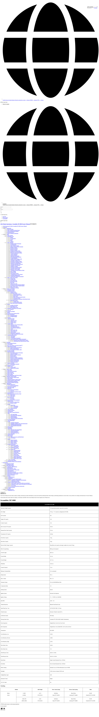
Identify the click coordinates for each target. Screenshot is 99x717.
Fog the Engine (16, 455)
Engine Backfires (10, 470)
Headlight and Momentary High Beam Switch (21, 299)
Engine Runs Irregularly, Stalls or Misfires (15, 472)
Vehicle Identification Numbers (13, 231)
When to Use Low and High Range (17, 436)
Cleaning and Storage (12, 444)
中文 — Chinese (40, 100)
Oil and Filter (16, 452)
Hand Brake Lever (13, 306)
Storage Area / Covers (18, 458)
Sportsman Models (13, 315)
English (4, 100)
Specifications (5, 462)
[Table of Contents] (0, 221)
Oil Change (12, 398)
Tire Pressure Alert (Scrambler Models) (17, 285)
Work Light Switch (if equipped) (16, 303)
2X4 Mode (13, 337)
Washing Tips (16, 446)
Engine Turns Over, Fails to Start (13, 469)
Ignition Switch (13, 291)
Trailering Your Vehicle (14, 368)
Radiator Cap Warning (15, 287)
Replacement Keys (10, 232)
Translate (95, 7)
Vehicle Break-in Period (11, 346)
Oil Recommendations (14, 389)
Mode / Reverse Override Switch (19, 297)
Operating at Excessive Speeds (15, 251)
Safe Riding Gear (10, 236)
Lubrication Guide (10, 387)
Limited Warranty (11, 476)
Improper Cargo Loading (15, 269)
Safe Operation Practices (11, 343)
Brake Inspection (14, 408)
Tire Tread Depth (14, 414)
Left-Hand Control (13, 292)
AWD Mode (13, 336)
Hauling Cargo (10, 366)
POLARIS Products (10, 465)
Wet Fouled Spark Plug (15, 432)
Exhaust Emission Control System (13, 380)
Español (10, 100)
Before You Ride (10, 229)
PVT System (10, 435)
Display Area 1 (13, 321)
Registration (10, 477)
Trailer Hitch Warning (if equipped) (17, 276)
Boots (11, 240)
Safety (8, 234)
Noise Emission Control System (13, 377)
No (4, 709)
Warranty (9, 475)
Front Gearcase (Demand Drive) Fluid (14, 393)
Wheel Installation (14, 417)
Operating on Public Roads (15, 250)
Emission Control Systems (11, 376)
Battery (9, 438)
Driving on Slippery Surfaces (15, 354)
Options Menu (10, 323)
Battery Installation (14, 441)
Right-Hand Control (14, 300)
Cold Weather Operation (14, 364)
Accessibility (5, 218)
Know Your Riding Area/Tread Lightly (14, 345)
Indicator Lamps (14, 320)
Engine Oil (9, 388)
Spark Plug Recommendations (16, 429)
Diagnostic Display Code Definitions (14, 461)
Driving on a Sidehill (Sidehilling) (16, 357)
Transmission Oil (10, 392)
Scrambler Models (13, 316)
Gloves (11, 239)
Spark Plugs (10, 428)
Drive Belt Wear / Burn (11, 468)
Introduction (9, 228)
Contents (2, 492)
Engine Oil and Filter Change (15, 391)
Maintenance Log (10, 489)
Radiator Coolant (13, 403)
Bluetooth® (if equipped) (15, 332)
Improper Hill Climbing (15, 255)
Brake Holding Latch (14, 307)
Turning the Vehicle (13, 353)
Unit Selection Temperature (16, 327)
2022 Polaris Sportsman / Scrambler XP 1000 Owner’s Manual (15, 224)
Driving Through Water (14, 359)
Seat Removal (10, 411)
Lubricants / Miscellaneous (12, 466)
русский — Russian (26, 100)
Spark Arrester (10, 378)
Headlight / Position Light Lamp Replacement (19, 423)
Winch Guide (9, 369)
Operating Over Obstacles (15, 265)
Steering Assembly (11, 410)
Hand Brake (16, 406)
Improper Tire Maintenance (16, 263)
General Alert (12, 278)
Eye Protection (13, 238)
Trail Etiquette (9, 344)
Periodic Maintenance (11, 384)
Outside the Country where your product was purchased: (21, 484)
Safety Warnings (10, 242)
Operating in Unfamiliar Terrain (16, 262)
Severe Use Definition (14, 385)
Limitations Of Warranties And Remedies (18, 480)
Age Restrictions (13, 244)
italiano (13, 100)
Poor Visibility (13, 271)
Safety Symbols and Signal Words (13, 230)
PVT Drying (13, 437)
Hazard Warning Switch (17, 294)
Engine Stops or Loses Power (12, 473)
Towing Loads (13, 367)
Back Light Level (14, 330)
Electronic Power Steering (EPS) (13, 313)
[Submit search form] (0, 208)
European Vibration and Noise (12, 382)
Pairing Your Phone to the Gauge (17, 333)
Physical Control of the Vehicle (16, 252)
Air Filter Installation (11, 419)
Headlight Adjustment (15, 422)
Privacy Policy (5, 217)
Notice (9, 488)
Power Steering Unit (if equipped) (13, 399)
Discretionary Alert (13, 281)
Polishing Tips (16, 448)
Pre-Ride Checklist (10, 350)
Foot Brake (16, 407)
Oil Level (12, 390)
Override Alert (13, 279)
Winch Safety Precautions (12, 371)
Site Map (4, 216)
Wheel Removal (14, 416)
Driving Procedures (10, 351)
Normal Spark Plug (14, 431)
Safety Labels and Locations (12, 277)
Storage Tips (13, 449)
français (7, 100)
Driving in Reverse (14, 361)
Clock (12, 328)
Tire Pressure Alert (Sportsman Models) (17, 284)
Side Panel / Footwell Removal (13, 412)
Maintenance (9, 383)
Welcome (5, 227)
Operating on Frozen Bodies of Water (17, 270)
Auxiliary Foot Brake (14, 305)
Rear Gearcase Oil (10, 396)
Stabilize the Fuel (17, 451)
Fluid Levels (16, 454)
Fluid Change (12, 395)
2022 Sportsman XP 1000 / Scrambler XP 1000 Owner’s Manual (15, 226)
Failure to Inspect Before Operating (16, 246)
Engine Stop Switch (17, 293)
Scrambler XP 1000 (10, 464)
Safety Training (10, 235)
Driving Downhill (13, 356)
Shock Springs (10, 426)
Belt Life (12, 309)
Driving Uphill (13, 355)
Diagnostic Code (14, 325)
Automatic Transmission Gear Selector (14, 308)
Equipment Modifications (15, 275)
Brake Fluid (13, 405)
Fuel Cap (9, 310)
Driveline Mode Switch (17, 302)
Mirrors (8, 312)
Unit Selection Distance (15, 326)
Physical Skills (13, 272)
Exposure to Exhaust (14, 248)
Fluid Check (12, 394)
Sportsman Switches (11, 289)
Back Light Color (14, 329)
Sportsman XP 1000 (10, 463)
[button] (51, 99)
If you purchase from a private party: (17, 486)
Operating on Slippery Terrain (16, 261)
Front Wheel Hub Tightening (16, 415)
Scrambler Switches (10, 290)
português (20, 100)
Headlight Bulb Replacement (16, 424)
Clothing (11, 241)
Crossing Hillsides (14, 258)
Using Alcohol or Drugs (14, 245)
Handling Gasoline (13, 247)
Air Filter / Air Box (17, 453)
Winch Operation (10, 372)
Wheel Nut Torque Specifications (17, 418)
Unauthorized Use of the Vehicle (17, 274)
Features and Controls (11, 288)
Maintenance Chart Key (11, 386)
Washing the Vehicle (14, 445)
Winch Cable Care (10, 373)
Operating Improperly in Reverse (17, 264)
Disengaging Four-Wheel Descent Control (21, 341)
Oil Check (12, 397)
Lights (9, 421)
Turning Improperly (14, 253)
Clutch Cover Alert (13, 283)
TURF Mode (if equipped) (15, 338)
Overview (12, 319)
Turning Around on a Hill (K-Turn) (16, 358)
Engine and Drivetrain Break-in (16, 347)
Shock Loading (10, 374)
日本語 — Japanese (33, 100)
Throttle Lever (16, 301)
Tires (9, 413)
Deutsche (16, 100)
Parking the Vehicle (10, 365)
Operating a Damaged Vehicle (16, 267)
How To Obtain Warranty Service (14, 482)
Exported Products (11, 487)
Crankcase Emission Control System (14, 379)
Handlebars (10, 427)
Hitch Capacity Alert (14, 286)
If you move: (13, 485)
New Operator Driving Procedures (16, 352)
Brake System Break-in (14, 348)
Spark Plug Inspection (15, 430)
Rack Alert (12, 282)
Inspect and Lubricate (18, 456)
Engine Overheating (11, 474)
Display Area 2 (13, 322)
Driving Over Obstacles (14, 360)
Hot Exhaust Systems (15, 273)
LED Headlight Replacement (16, 425)
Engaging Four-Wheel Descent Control (21, 340)
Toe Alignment (10, 409)
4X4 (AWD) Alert (13, 280)
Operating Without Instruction (15, 243)
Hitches (9, 317)
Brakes (8, 304)
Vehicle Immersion (11, 433)
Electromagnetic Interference (12, 381)
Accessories (13, 459)
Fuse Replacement (11, 420)
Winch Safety (9, 370)
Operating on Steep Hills (15, 260)
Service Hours (13, 331)
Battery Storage (13, 442)
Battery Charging (14, 443)
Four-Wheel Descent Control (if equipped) (18, 339)
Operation (8, 342)
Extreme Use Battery (11, 311)
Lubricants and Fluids (15, 481)
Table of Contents (6, 104)
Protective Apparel (13, 249)
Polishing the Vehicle (14, 447)
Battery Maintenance (17, 457)
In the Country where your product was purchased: (20, 483)
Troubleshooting (10, 467)
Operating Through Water (15, 268)
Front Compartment (10, 314)
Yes (1, 709)
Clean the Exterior (17, 450)
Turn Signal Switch (16, 298)
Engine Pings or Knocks (11, 471)
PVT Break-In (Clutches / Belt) (16, 349)
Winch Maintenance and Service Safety (14, 375)
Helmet (11, 237)
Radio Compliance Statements (12, 233)
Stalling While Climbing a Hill (16, 259)
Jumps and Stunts (14, 254)
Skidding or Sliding (14, 266)
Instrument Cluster (11, 318)
